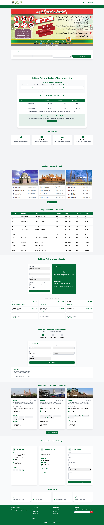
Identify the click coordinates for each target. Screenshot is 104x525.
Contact (44, 6)
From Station (31, 266)
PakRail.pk (29, 123)
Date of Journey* (55, 53)
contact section (52, 91)
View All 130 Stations (51, 432)
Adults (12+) (31, 282)
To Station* (34, 53)
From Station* (15, 53)
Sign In (85, 2)
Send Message (80, 482)
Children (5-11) (43, 282)
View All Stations (52, 202)
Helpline (39, 6)
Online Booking (35, 515)
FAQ (54, 515)
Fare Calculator (35, 513)
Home (13, 6)
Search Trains (82, 56)
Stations (34, 6)
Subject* (70, 467)
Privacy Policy (55, 511)
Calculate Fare (40, 290)
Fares (23, 6)
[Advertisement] (32, 68)
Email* (69, 457)
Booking (28, 6)
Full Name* (70, 452)
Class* (54, 351)
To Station (31, 271)
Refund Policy (55, 513)
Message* (70, 472)
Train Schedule (35, 511)
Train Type (31, 277)
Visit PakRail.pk (52, 121)
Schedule (18, 6)
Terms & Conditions (57, 509)
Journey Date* (32, 351)
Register (91, 2)
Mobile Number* (71, 462)
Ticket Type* (31, 356)
